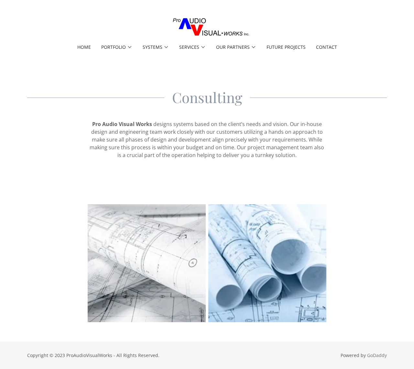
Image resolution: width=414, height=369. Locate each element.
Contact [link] (326, 47)
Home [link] (84, 47)
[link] (207, 26)
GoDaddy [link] (377, 355)
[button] (116, 47)
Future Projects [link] (286, 47)
